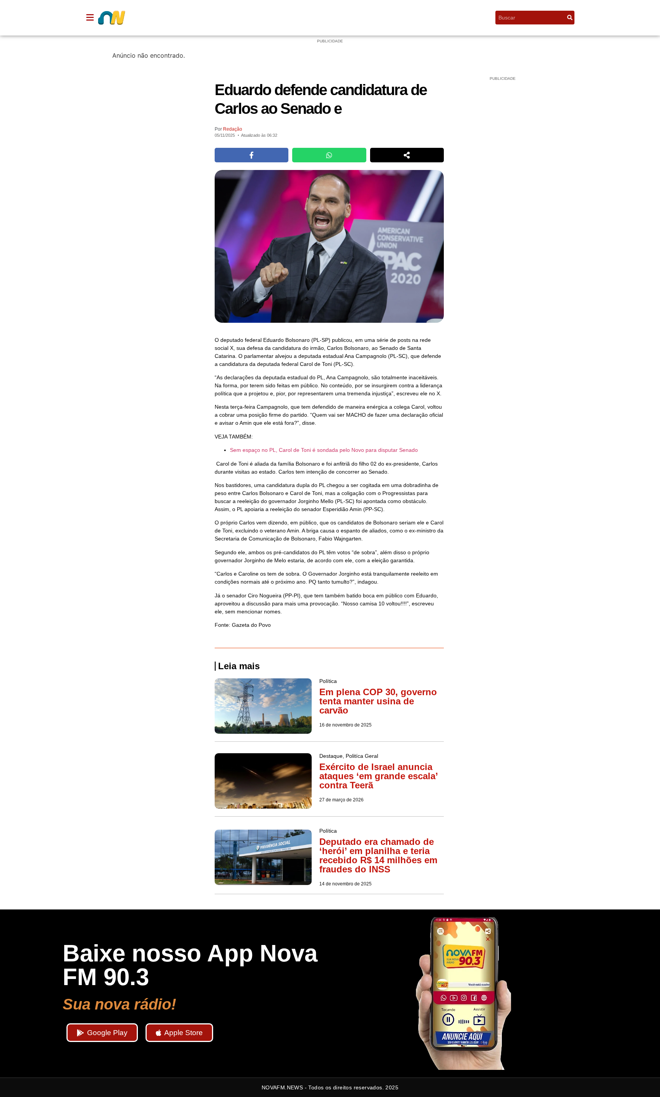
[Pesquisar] (569, 18)
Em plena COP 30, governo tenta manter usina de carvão (378, 701)
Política (330, 17)
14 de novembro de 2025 (345, 884)
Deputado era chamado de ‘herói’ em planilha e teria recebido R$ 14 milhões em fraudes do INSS (378, 855)
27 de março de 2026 (341, 800)
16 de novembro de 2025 (345, 725)
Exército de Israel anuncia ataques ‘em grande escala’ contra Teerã (378, 776)
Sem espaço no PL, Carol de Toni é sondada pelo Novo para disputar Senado (324, 450)
